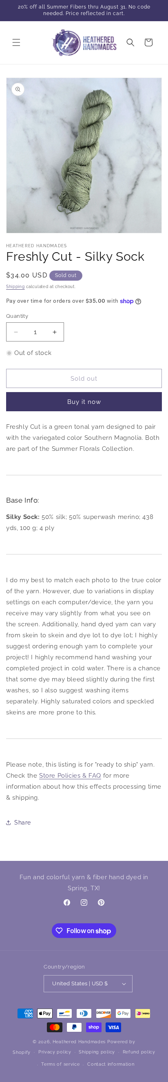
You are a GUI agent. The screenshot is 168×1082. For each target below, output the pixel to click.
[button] (16, 42)
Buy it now (84, 402)
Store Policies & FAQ (70, 775)
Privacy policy (54, 1052)
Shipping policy (97, 1052)
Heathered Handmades (79, 1041)
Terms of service (60, 1064)
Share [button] (22, 822)
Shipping (15, 286)
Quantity (17, 316)
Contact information (110, 1064)
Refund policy (139, 1052)
